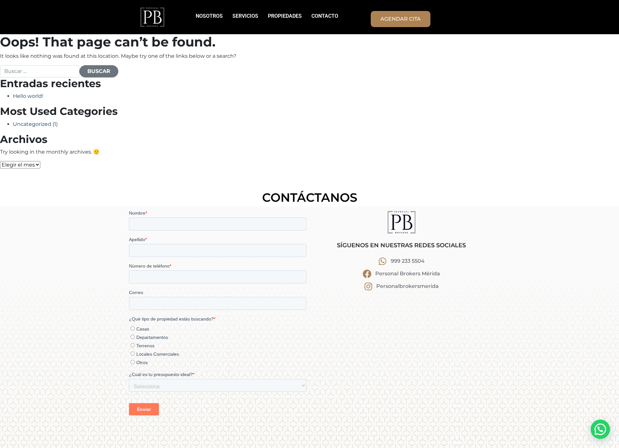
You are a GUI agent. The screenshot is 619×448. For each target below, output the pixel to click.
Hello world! (28, 96)
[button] (600, 429)
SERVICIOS (245, 16)
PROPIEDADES (285, 16)
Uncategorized (32, 124)
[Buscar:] (39, 71)
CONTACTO (324, 16)
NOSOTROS (209, 16)
